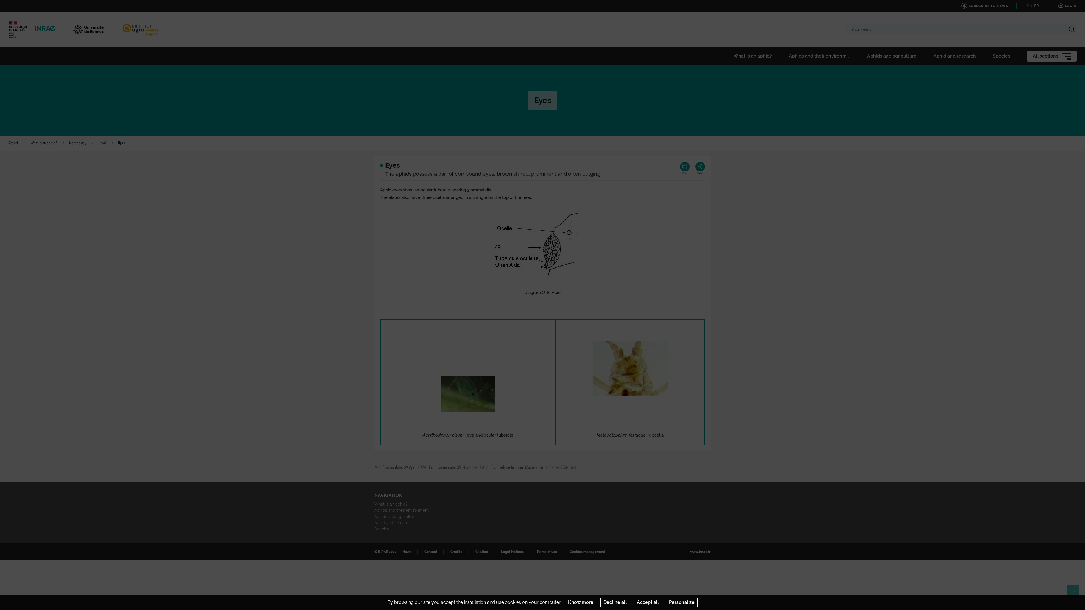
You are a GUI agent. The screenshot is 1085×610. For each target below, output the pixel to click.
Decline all (615, 602)
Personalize (682, 602)
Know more (580, 602)
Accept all (648, 602)
